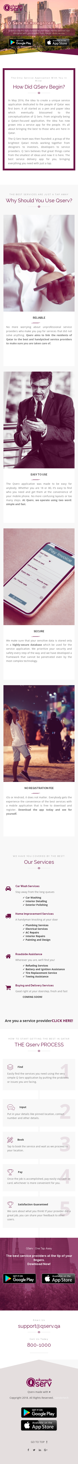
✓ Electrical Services (35, 929)
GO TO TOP (37, 1442)
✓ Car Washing (32, 897)
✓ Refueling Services (35, 965)
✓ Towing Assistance (35, 976)
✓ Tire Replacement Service (40, 973)
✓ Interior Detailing (35, 901)
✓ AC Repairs (31, 932)
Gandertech (61, 1397)
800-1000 (39, 1345)
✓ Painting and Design (36, 939)
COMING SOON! (32, 997)
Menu (72, 11)
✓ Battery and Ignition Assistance (44, 969)
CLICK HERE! (62, 1020)
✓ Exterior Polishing (35, 905)
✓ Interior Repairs (34, 936)
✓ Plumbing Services (35, 925)
